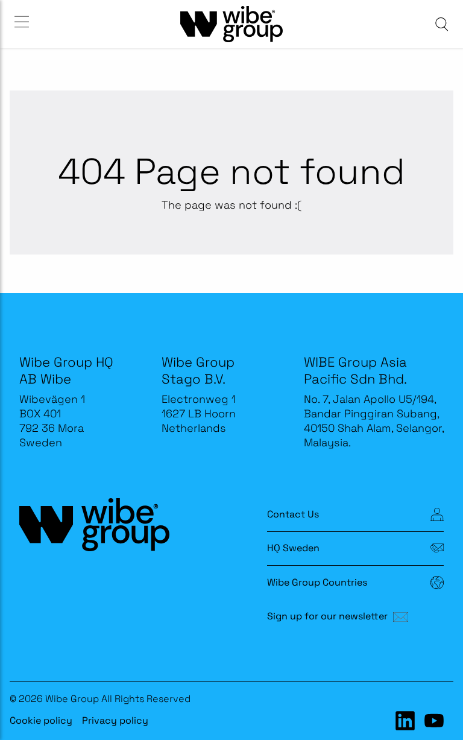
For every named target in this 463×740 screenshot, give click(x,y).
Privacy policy (115, 720)
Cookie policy (41, 720)
